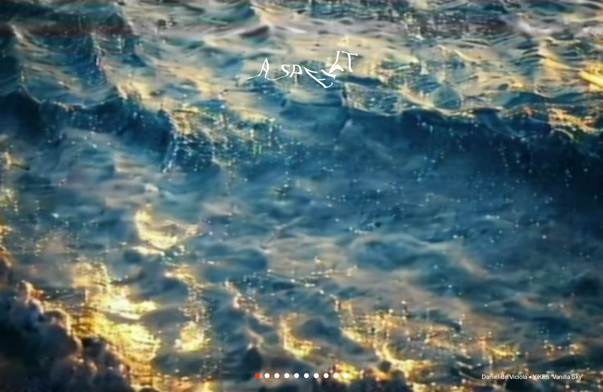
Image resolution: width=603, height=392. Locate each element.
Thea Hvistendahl (293, 241)
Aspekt (301, 62)
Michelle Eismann (414, 184)
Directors (220, 304)
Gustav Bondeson (155, 212)
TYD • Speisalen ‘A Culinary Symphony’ (529, 377)
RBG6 (488, 212)
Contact (377, 304)
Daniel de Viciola (233, 155)
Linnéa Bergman (351, 212)
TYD (104, 155)
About (301, 304)
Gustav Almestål (422, 155)
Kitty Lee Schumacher (192, 184)
